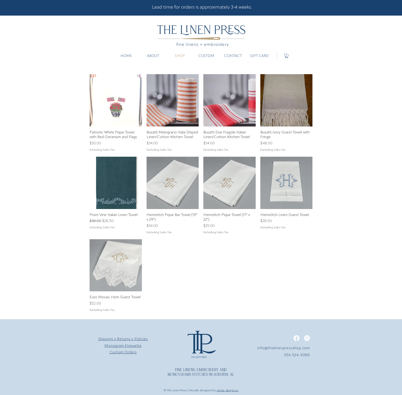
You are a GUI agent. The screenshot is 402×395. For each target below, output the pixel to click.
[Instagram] (307, 338)
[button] (286, 55)
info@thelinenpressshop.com (283, 348)
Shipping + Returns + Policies (123, 339)
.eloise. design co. (228, 390)
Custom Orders (123, 352)
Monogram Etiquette (123, 346)
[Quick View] (116, 100)
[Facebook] (296, 338)
